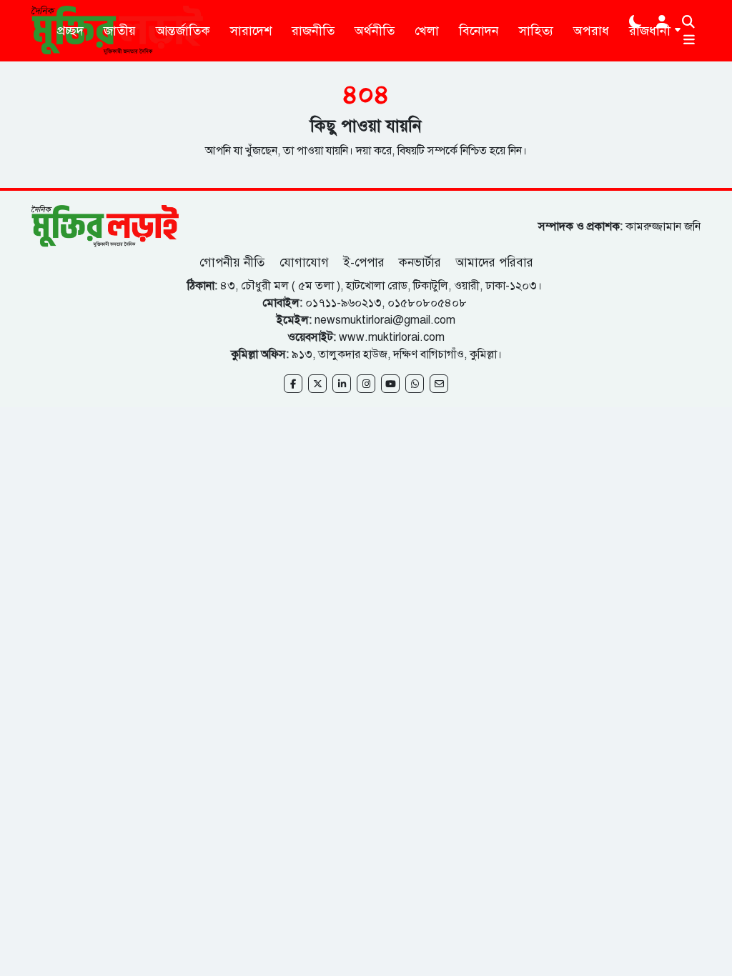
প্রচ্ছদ (70, 31)
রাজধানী (650, 31)
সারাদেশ (251, 31)
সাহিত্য (536, 31)
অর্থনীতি (375, 31)
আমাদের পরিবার (494, 262)
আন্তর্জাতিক (183, 31)
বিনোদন (479, 31)
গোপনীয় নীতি (233, 262)
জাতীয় (120, 31)
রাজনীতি (313, 31)
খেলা (427, 31)
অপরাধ (591, 31)
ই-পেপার (364, 262)
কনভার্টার (420, 262)
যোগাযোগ (304, 262)
